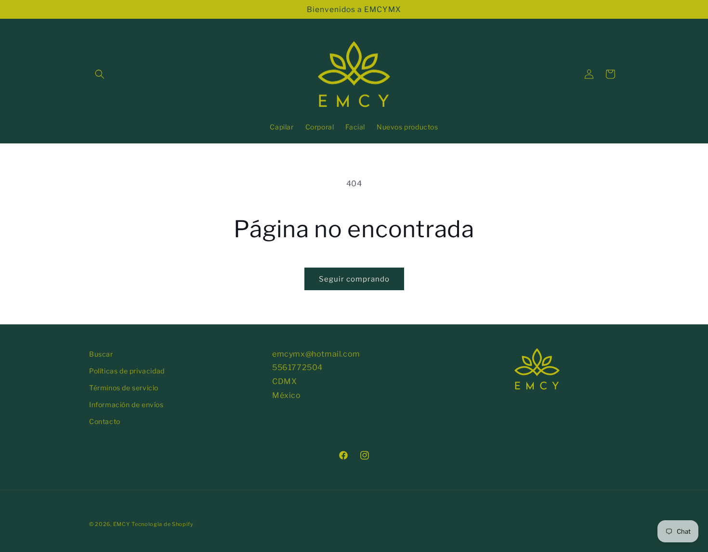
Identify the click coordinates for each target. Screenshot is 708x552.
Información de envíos (126, 404)
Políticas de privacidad (127, 371)
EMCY (121, 524)
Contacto (104, 421)
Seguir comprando (354, 279)
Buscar (101, 354)
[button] (99, 74)
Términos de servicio (123, 388)
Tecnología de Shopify (162, 524)
